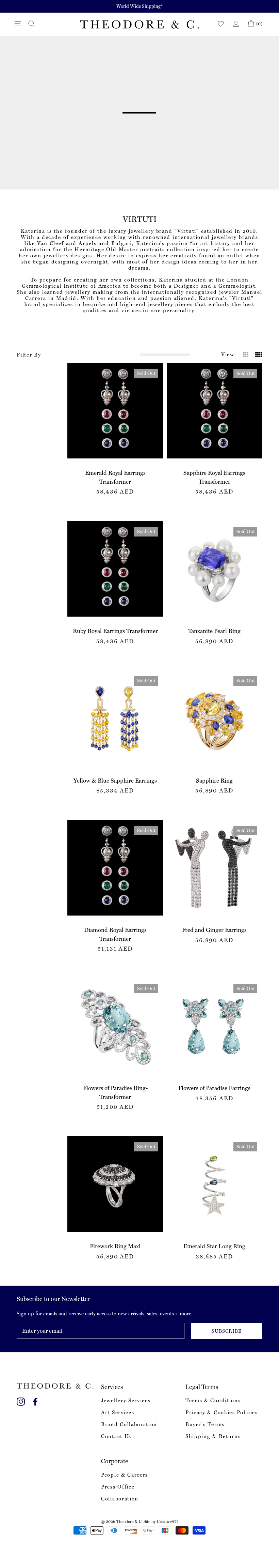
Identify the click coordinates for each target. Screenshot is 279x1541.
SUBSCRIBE (227, 1331)
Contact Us (116, 1436)
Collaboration (119, 1499)
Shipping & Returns (213, 1436)
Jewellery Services (125, 1401)
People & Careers (124, 1475)
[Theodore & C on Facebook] (35, 1400)
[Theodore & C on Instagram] (21, 1400)
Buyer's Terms (205, 1424)
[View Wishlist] (220, 24)
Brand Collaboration (129, 1424)
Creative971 (167, 1521)
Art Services (117, 1412)
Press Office (117, 1487)
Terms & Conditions (213, 1401)
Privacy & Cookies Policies (221, 1412)
